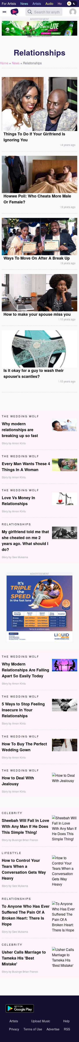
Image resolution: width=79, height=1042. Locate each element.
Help (66, 1021)
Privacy (14, 1029)
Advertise (53, 1029)
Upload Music (40, 1021)
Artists (13, 1021)
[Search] (29, 12)
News (16, 63)
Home (4, 63)
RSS (67, 1029)
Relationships (32, 63)
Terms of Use (32, 1029)
